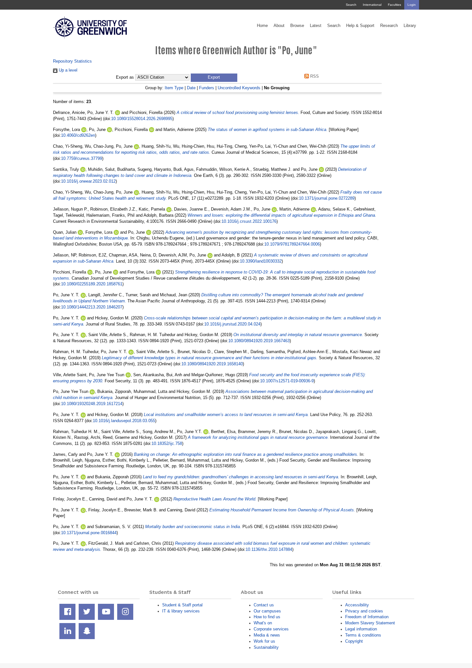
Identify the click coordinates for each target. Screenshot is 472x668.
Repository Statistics (72, 61)
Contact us (264, 605)
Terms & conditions (363, 635)
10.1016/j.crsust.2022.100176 (249, 221)
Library (410, 25)
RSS (314, 76)
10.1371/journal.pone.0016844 (89, 532)
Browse (297, 25)
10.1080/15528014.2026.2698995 (141, 118)
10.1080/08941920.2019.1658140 (212, 363)
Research (389, 25)
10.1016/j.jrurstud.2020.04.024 (232, 324)
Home (262, 25)
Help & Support (360, 25)
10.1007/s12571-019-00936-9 (287, 380)
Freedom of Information (367, 616)
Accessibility (357, 605)
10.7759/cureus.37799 (81, 158)
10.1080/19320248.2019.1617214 (91, 403)
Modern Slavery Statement (370, 622)
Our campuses (267, 611)
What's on (263, 622)
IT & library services (181, 611)
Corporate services (271, 629)
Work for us (264, 641)
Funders (206, 87)
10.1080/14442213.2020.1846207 (91, 307)
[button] (214, 78)
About (279, 25)
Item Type (174, 87)
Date (191, 87)
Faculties (394, 4)
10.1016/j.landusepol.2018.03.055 (124, 420)
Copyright (354, 641)
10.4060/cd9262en (78, 135)
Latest (315, 25)
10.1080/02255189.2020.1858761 (91, 284)
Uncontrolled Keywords (239, 87)
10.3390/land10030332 (261, 261)
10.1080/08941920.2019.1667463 (259, 340)
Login (411, 4)
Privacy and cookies (364, 611)
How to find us (267, 616)
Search (351, 4)
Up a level (67, 70)
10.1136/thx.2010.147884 (269, 549)
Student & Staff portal (182, 605)
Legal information (361, 629)
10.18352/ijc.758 (167, 443)
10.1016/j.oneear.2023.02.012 (88, 181)
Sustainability (266, 647)
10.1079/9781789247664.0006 (292, 244)
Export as (125, 77)
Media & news (267, 635)
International (372, 4)
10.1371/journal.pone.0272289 (326, 198)
